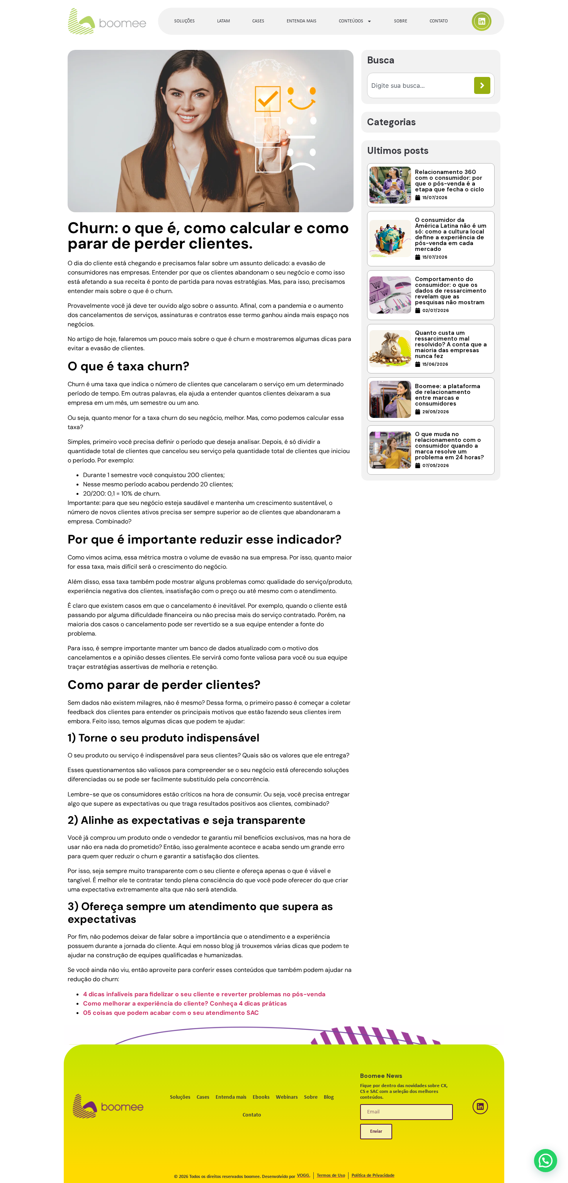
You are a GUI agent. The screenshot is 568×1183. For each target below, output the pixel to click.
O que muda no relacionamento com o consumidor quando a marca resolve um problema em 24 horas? (449, 445)
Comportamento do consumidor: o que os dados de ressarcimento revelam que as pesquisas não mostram (450, 290)
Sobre (400, 21)
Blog (329, 1097)
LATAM (223, 21)
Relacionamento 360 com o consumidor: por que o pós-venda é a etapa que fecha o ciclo (449, 180)
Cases (258, 21)
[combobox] (422, 85)
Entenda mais (301, 21)
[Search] (482, 85)
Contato (439, 21)
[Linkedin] (482, 21)
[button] (545, 1160)
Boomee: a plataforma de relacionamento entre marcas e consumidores (447, 394)
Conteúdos (351, 21)
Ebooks (261, 1097)
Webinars (287, 1097)
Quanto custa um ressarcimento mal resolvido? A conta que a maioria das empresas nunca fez (451, 344)
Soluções (184, 21)
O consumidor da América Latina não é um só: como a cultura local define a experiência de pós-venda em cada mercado (450, 234)
